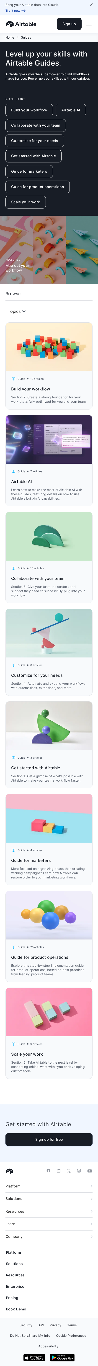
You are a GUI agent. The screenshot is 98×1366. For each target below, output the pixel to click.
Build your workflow (29, 110)
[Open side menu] (89, 24)
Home (9, 37)
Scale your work (25, 202)
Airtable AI (70, 110)
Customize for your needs (34, 140)
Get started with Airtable (33, 156)
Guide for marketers (29, 171)
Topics (14, 311)
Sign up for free (49, 1139)
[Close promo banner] (91, 4)
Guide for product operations (37, 186)
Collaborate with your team (35, 125)
